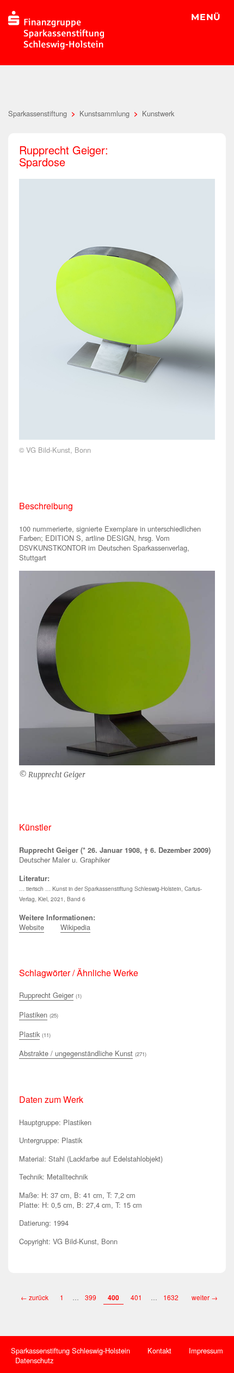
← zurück (34, 1297)
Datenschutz (34, 1360)
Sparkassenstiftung (37, 113)
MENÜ (206, 17)
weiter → (205, 1297)
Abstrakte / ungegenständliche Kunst (76, 1053)
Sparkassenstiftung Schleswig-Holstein (70, 1350)
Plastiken (33, 1014)
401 (136, 1297)
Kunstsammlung (104, 113)
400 (113, 1297)
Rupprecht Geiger (46, 995)
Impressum (206, 1350)
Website (31, 927)
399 (90, 1297)
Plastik (29, 1034)
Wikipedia (75, 927)
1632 (171, 1297)
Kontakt (159, 1350)
